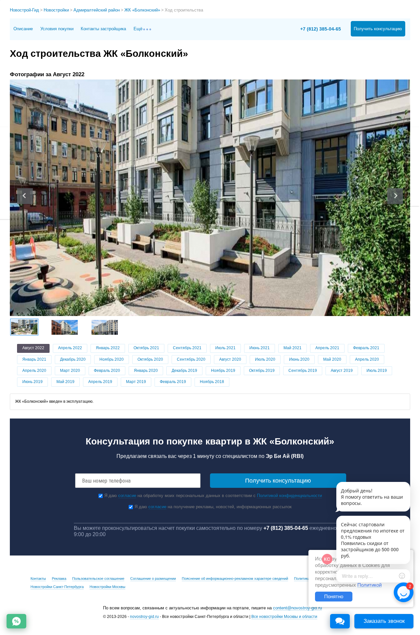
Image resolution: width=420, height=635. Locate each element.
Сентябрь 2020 (191, 359)
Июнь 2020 (299, 359)
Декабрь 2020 (73, 359)
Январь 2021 (34, 359)
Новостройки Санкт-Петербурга (57, 587)
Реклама (59, 578)
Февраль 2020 (107, 370)
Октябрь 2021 (146, 348)
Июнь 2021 (259, 348)
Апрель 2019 (100, 381)
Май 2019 (65, 381)
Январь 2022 (108, 348)
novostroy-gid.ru (144, 616)
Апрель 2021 (327, 348)
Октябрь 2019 (262, 370)
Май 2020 (332, 359)
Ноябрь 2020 (111, 359)
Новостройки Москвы (107, 587)
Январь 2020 (146, 370)
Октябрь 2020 (150, 359)
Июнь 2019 (32, 381)
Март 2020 (70, 370)
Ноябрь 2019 (223, 370)
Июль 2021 (225, 348)
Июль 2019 (377, 370)
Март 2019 (136, 381)
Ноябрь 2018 (212, 381)
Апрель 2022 (70, 348)
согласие (127, 495)
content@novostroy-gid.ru (297, 607)
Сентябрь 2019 (302, 370)
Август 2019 (342, 370)
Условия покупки (57, 28)
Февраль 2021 (366, 348)
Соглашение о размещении (153, 578)
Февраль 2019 (173, 381)
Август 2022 (33, 348)
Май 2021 (293, 348)
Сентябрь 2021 (187, 348)
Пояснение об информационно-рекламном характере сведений (235, 578)
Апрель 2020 (367, 359)
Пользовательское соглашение (98, 578)
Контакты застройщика (103, 28)
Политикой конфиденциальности (289, 495)
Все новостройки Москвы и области (284, 616)
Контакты (38, 578)
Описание (23, 28)
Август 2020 (230, 359)
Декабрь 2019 (184, 370)
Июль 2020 (265, 359)
